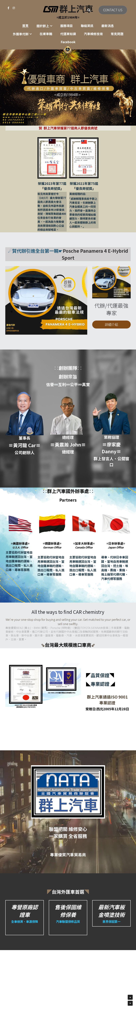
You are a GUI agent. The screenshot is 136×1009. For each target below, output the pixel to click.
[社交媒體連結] (8, 8)
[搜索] (89, 10)
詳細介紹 (111, 324)
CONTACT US (112, 9)
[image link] (68, 8)
